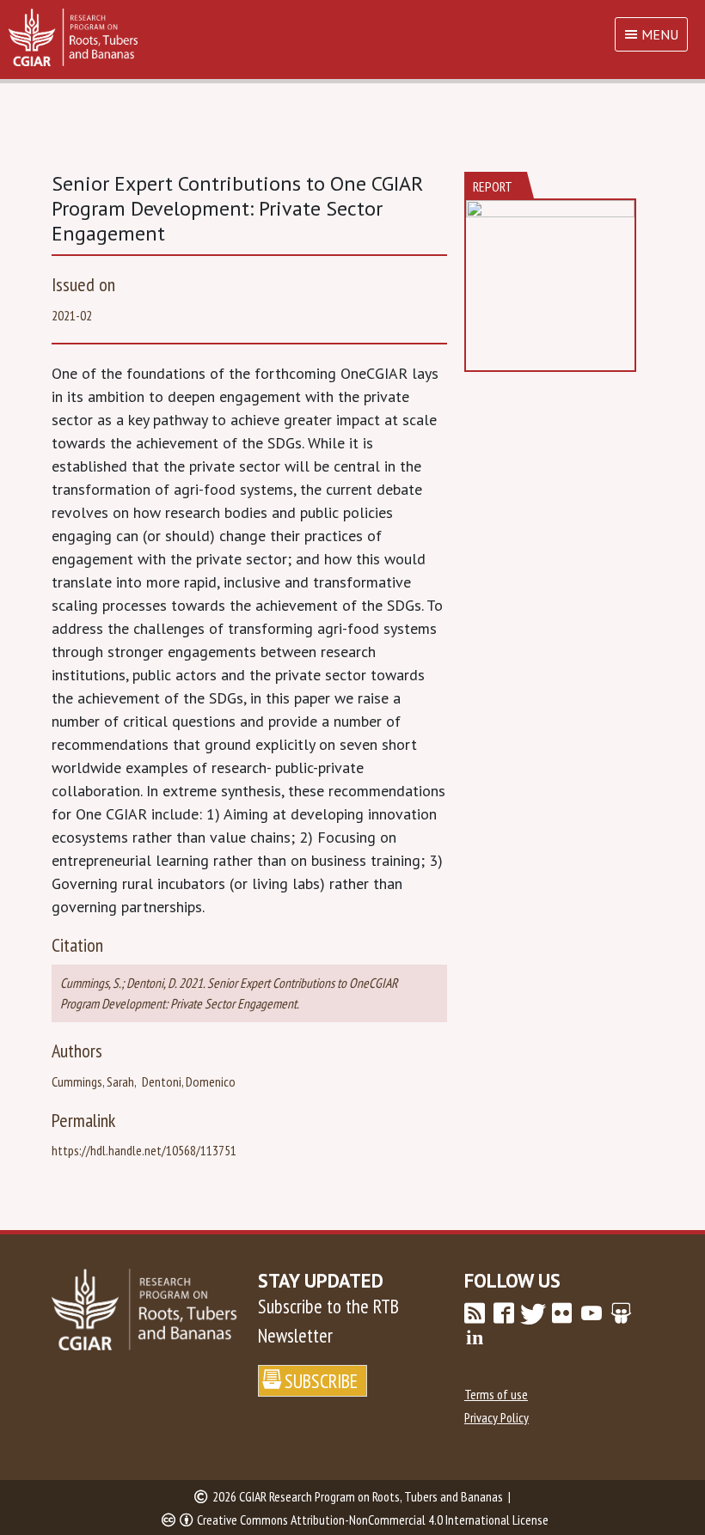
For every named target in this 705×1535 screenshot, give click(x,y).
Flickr (562, 1313)
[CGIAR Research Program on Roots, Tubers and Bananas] (352, 37)
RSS (474, 1313)
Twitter (533, 1313)
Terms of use (496, 1394)
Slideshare (620, 1313)
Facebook (504, 1313)
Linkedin (474, 1337)
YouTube (591, 1313)
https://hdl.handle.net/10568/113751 (144, 1150)
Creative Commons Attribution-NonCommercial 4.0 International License (373, 1519)
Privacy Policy (496, 1417)
